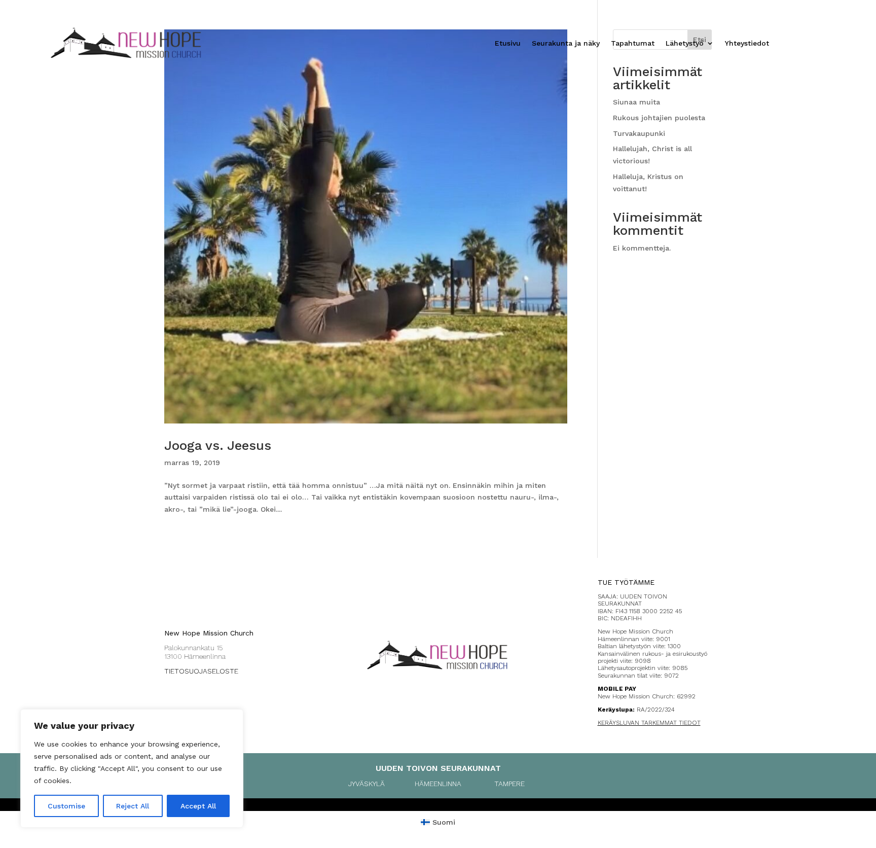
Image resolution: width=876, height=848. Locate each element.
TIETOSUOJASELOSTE (201, 671)
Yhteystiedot (747, 43)
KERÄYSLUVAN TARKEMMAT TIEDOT (649, 722)
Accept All (198, 806)
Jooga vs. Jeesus (217, 445)
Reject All (132, 806)
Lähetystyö (685, 43)
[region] (131, 768)
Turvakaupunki (639, 133)
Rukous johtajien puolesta (659, 118)
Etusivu (508, 43)
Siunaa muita (636, 102)
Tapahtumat (632, 43)
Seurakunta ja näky (566, 43)
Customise (66, 806)
